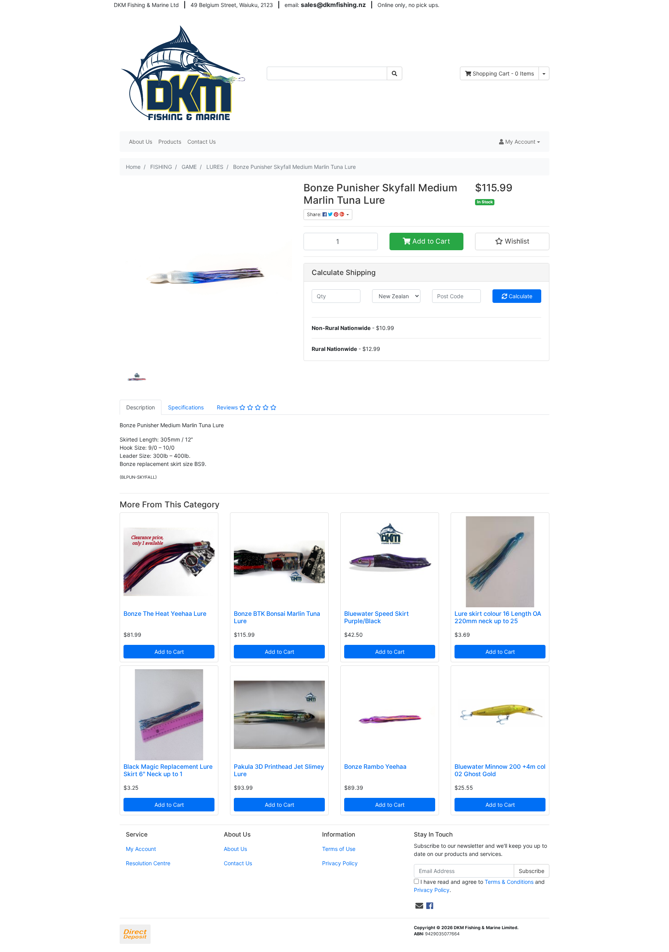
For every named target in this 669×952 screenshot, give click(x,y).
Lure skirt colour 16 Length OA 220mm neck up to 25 (498, 617)
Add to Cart (430, 241)
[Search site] (394, 73)
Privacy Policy (340, 863)
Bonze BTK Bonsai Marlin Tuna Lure (277, 617)
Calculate (519, 296)
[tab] (140, 407)
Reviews (228, 407)
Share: (314, 214)
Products (169, 141)
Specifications (186, 407)
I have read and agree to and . (479, 885)
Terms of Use (338, 848)
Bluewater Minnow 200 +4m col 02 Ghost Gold (500, 770)
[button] (519, 141)
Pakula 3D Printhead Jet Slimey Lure (279, 770)
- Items (503, 73)
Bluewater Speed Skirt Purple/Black (376, 617)
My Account (141, 848)
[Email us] (419, 906)
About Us (140, 141)
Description (140, 407)
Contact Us (201, 141)
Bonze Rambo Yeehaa (375, 766)
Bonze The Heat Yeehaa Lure (165, 613)
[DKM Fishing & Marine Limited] (184, 72)
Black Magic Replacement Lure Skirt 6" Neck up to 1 (168, 770)
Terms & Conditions (509, 881)
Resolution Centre (148, 863)
